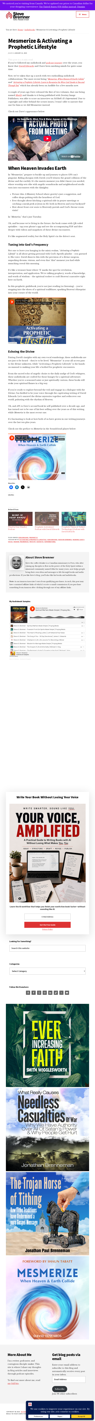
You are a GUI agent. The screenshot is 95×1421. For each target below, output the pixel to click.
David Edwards (26, 66)
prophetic (33, 537)
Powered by (28, 14)
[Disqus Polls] (47, 701)
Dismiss (81, 7)
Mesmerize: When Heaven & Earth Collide (66, 79)
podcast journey (54, 63)
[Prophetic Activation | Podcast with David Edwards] (47, 519)
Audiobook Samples (25, 659)
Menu (84, 14)
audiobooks (52, 539)
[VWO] (34, 14)
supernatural (50, 542)
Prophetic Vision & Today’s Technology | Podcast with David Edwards (73, 529)
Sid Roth (40, 542)
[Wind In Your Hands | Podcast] (20, 519)
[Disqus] (47, 762)
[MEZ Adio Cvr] (47, 1339)
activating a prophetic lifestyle (32, 539)
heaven (16, 542)
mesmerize (24, 542)
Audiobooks (23, 537)
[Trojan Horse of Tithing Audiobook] (47, 1255)
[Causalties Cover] (47, 1170)
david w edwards (65, 539)
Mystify (19, 95)
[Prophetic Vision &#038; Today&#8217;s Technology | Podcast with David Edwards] (74, 519)
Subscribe (60, 1389)
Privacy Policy (47, 929)
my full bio (13, 1383)
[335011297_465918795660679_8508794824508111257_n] (47, 1086)
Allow (64, 13)
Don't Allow (51, 13)
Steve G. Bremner (14, 659)
